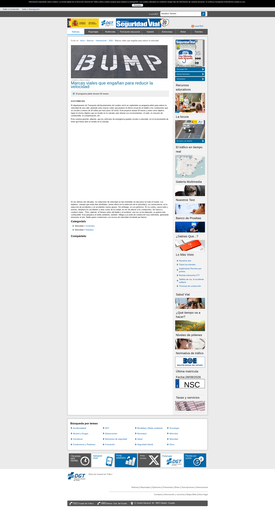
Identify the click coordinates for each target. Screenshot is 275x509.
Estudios (90, 230)
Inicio (82, 41)
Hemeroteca (181, 79)
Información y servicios (174, 494)
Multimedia (110, 32)
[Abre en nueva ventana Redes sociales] (149, 460)
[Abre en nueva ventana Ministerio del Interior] (83, 22)
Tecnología (174, 428)
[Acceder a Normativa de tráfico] (190, 362)
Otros (171, 444)
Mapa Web (191, 494)
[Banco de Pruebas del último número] (190, 227)
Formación (110, 444)
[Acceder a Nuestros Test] (190, 209)
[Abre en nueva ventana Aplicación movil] (103, 460)
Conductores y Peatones (84, 444)
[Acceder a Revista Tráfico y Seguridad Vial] (143, 22)
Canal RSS (198, 26)
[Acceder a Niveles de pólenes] (190, 344)
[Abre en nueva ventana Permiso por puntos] (195, 460)
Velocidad (173, 439)
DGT (107, 428)
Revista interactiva (183, 74)
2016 (111, 41)
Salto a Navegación (31, 9)
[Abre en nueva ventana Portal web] (172, 460)
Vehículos (173, 433)
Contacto (158, 494)
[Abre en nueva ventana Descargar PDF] (185, 53)
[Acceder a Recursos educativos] (190, 103)
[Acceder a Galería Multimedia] (190, 190)
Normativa (142, 433)
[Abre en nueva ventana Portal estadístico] (126, 460)
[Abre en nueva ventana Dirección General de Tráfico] (107, 22)
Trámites (199, 32)
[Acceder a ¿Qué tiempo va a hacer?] (190, 325)
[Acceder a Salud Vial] (190, 303)
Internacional (101, 41)
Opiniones (156, 487)
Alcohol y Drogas (80, 433)
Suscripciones (188, 487)
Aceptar (137, 5)
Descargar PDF (182, 69)
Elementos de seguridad (116, 439)
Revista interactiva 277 (189, 275)
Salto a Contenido (11, 9)
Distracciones (111, 433)
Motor (183, 32)
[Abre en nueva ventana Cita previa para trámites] (80, 460)
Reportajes (93, 32)
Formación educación (130, 32)
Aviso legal (203, 494)
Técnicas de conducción (190, 286)
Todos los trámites (187, 264)
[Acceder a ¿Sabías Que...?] (190, 245)
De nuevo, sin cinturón (184, 141)
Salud (139, 439)
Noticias (75, 32)
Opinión (150, 32)
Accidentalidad (79, 428)
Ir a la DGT (153, 14)
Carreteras (78, 439)
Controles (90, 226)
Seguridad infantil (145, 444)
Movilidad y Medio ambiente (150, 428)
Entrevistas (167, 32)
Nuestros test (185, 261)
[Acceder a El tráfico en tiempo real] (190, 166)
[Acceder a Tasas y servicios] (190, 406)
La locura (190, 130)
